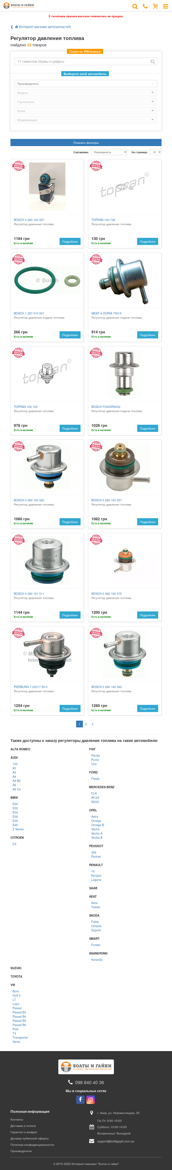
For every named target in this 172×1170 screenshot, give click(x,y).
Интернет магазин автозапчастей (44, 26)
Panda (95, 755)
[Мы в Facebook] (80, 1099)
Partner (96, 856)
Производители (21, 1151)
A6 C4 (17, 789)
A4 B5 (17, 781)
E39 (15, 821)
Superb (96, 930)
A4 (14, 776)
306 (93, 852)
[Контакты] (145, 6)
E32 (15, 808)
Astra (94, 816)
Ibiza (94, 903)
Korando (97, 959)
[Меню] (165, 6)
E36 (15, 816)
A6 (14, 785)
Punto (95, 759)
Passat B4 (19, 1016)
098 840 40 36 (89, 1082)
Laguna (96, 879)
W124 (95, 797)
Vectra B (96, 837)
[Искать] (152, 61)
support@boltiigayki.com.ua (115, 1141)
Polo (15, 1029)
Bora (16, 991)
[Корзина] (155, 6)
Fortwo (95, 945)
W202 (95, 802)
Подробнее (70, 241)
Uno (94, 764)
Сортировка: (81, 152)
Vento (16, 1042)
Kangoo (96, 875)
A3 (14, 772)
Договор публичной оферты (29, 1138)
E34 (15, 812)
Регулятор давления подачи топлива (39, 315)
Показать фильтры (86, 142)
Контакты (16, 1119)
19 (93, 871)
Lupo (16, 1004)
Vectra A (96, 833)
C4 (14, 844)
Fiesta (95, 778)
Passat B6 (19, 1025)
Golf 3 (17, 995)
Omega (96, 821)
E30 (15, 804)
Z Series (18, 829)
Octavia (96, 926)
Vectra (95, 829)
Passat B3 (19, 1012)
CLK (94, 793)
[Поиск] (135, 6)
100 (15, 764)
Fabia (95, 922)
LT (14, 999)
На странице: (140, 152)
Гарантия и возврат (23, 1132)
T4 (14, 1033)
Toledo (95, 907)
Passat (17, 1008)
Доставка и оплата (23, 1125)
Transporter (20, 1037)
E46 (15, 825)
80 (14, 768)
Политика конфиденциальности (32, 1144)
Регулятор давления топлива (34, 222)
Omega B (97, 825)
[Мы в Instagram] (90, 1099)
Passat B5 (19, 1020)
